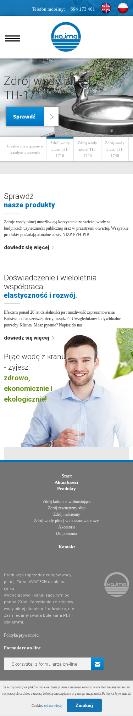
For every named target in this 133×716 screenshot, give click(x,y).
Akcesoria (66, 527)
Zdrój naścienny (66, 514)
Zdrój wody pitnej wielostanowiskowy (66, 520)
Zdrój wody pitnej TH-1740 (114, 149)
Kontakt (67, 546)
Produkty (66, 488)
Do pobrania (66, 533)
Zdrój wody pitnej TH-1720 (87, 149)
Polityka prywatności (21, 635)
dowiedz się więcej (27, 247)
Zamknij (84, 705)
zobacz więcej (53, 705)
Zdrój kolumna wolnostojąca (66, 501)
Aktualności (66, 482)
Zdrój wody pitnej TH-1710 (60, 149)
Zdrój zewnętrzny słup (66, 507)
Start (67, 476)
